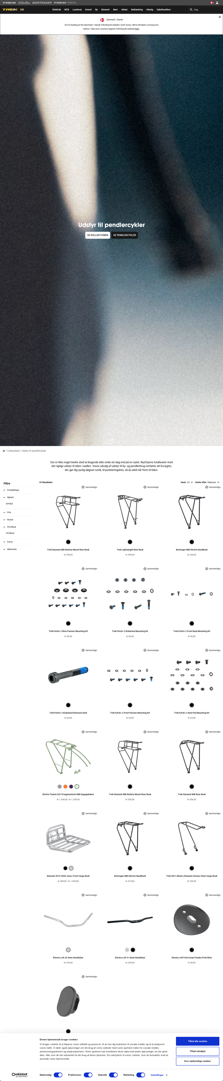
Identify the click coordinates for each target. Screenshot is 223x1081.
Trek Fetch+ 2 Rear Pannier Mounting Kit (68, 631)
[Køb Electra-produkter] (24, 3)
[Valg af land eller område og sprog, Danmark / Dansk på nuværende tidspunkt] (211, 2)
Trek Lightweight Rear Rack (130, 549)
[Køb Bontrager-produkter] (42, 3)
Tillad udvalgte (198, 1051)
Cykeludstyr (13, 450)
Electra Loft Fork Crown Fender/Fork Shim (192, 957)
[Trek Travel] (65, 3)
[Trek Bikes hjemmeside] (9, 3)
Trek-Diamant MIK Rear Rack (192, 794)
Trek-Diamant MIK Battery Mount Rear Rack (68, 549)
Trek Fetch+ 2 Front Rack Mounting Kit (191, 631)
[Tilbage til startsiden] (3, 450)
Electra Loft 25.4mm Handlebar (68, 957)
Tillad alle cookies (197, 1041)
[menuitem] (57, 9)
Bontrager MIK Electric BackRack (192, 549)
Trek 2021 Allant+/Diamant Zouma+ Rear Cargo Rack (191, 876)
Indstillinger (157, 1075)
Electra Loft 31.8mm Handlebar (130, 957)
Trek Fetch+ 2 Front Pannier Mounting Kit (130, 713)
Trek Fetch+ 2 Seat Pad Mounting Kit (191, 713)
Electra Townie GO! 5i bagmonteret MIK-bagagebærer (68, 794)
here (137, 29)
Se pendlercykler (124, 235)
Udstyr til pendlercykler (34, 450)
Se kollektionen (97, 235)
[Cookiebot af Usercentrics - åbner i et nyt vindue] (19, 1075)
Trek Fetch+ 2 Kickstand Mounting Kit (130, 631)
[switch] (88, 1075)
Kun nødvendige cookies (197, 1061)
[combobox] (204, 9)
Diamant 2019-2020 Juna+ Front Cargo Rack (68, 876)
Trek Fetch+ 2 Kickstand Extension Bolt (68, 713)
